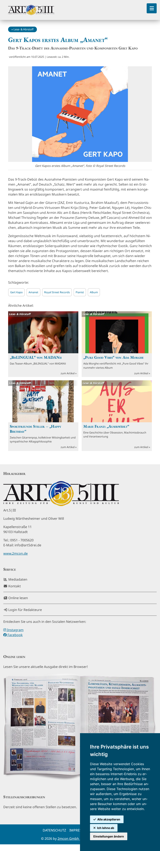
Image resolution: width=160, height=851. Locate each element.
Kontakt (14, 586)
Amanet (33, 292)
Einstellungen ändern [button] (108, 836)
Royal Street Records (57, 292)
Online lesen (18, 598)
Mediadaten (17, 579)
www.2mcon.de (15, 553)
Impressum (79, 830)
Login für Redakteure (25, 609)
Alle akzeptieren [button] (108, 819)
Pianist (80, 292)
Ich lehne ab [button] (105, 828)
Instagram (15, 630)
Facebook (15, 635)
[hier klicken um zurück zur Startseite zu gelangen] (31, 10)
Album (94, 292)
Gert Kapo (16, 292)
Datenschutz (54, 830)
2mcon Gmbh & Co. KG (76, 838)
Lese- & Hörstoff (24, 29)
